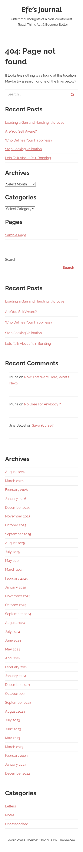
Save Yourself (42, 425)
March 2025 (14, 570)
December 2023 (17, 685)
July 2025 (12, 552)
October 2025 (15, 525)
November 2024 (17, 596)
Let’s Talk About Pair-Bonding (28, 158)
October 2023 (15, 694)
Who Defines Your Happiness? (28, 140)
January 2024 (15, 676)
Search (10, 260)
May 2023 (12, 738)
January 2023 (15, 764)
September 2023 (18, 703)
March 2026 (14, 481)
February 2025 (16, 578)
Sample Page (15, 235)
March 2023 (14, 747)
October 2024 (15, 605)
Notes (9, 815)
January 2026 (15, 499)
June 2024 (13, 640)
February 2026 (16, 490)
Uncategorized (16, 824)
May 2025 (12, 561)
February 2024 (16, 667)
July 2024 (12, 632)
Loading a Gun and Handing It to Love (34, 123)
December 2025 (17, 508)
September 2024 (18, 614)
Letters (10, 806)
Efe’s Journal (41, 9)
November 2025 (17, 516)
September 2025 (18, 534)
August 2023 (15, 711)
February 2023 (16, 756)
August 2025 (15, 543)
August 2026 (15, 472)
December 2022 (17, 773)
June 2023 (13, 729)
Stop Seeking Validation (23, 149)
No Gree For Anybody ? (42, 404)
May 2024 (12, 649)
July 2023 (12, 720)
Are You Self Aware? (21, 131)
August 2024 (15, 623)
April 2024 (13, 658)
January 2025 (15, 587)
